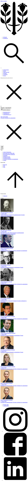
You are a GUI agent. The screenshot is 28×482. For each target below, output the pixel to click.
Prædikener (5, 38)
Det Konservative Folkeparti (9, 154)
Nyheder (5, 73)
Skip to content (4, 1)
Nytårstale (5, 155)
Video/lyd (5, 195)
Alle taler (5, 37)
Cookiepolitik (6, 405)
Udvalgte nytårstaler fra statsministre (10, 159)
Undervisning (6, 69)
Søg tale (2, 107)
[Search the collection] (14, 66)
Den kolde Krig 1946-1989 (8, 153)
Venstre (4, 160)
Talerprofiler (5, 116)
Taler (2, 116)
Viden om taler (6, 72)
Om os (4, 75)
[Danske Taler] (14, 34)
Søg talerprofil (8, 107)
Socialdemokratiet (6, 157)
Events (4, 71)
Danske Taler (6, 404)
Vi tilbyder (5, 74)
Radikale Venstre (6, 156)
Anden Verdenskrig (7, 152)
